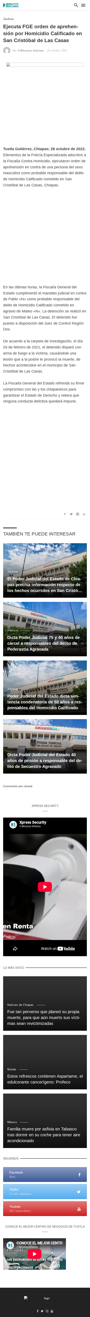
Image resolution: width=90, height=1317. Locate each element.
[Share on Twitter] (71, 514)
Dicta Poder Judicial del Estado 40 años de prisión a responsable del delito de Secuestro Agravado (44, 760)
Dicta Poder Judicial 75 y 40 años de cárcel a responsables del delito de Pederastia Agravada (43, 643)
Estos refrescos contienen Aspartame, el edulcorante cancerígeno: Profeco (45, 1079)
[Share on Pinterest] (77, 514)
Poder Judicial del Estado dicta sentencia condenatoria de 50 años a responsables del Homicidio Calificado (44, 702)
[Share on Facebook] (65, 514)
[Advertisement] (45, 239)
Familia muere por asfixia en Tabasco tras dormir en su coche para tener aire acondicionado (43, 1135)
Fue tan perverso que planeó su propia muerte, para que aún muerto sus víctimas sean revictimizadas (43, 1017)
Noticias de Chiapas (20, 1004)
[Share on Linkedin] (84, 514)
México (12, 1122)
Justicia (8, 19)
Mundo (11, 1069)
